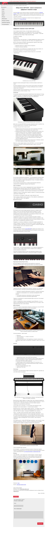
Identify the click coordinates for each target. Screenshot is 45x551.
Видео (3, 14)
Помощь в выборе (5, 20)
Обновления (4, 18)
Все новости (3, 7)
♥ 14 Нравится (16, 496)
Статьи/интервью (5, 24)
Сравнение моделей (6, 22)
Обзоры (3, 16)
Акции (3, 9)
